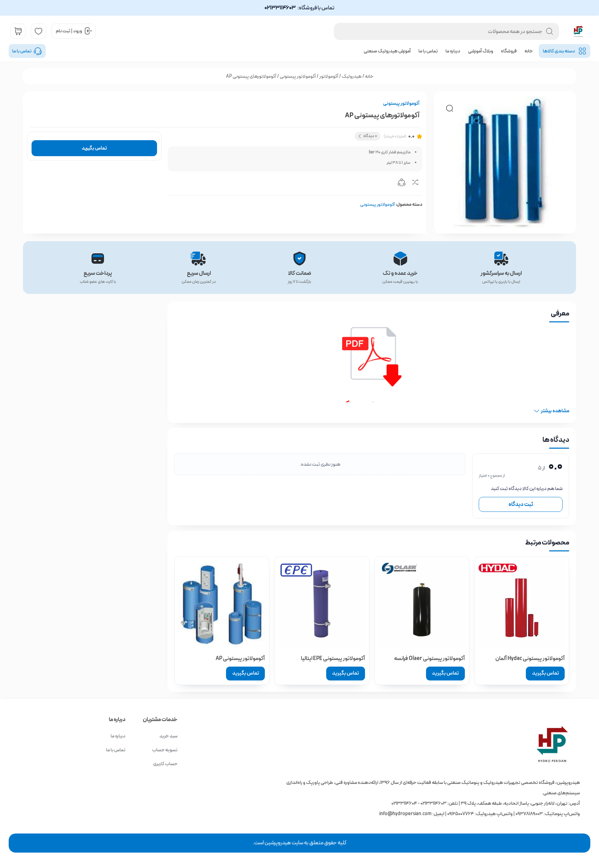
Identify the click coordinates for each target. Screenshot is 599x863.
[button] (450, 108)
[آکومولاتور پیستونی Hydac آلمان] (522, 604)
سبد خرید (168, 736)
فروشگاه (509, 51)
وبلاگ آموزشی (480, 51)
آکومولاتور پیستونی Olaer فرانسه (429, 658)
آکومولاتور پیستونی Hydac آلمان (530, 658)
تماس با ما (428, 51)
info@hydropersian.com (405, 814)
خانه (528, 51)
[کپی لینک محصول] (401, 184)
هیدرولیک (352, 76)
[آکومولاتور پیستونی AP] (222, 604)
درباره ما (452, 51)
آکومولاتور (328, 76)
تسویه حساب (164, 750)
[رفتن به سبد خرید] (18, 31)
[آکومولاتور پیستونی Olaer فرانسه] (422, 604)
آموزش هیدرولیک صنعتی (387, 51)
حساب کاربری (165, 764)
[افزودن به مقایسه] (415, 184)
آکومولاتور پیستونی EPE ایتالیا (333, 658)
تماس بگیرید (94, 148)
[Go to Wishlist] (38, 31)
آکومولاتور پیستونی (298, 76)
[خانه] (426, 744)
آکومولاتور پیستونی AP (240, 658)
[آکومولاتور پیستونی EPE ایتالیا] (322, 604)
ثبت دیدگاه (521, 504)
